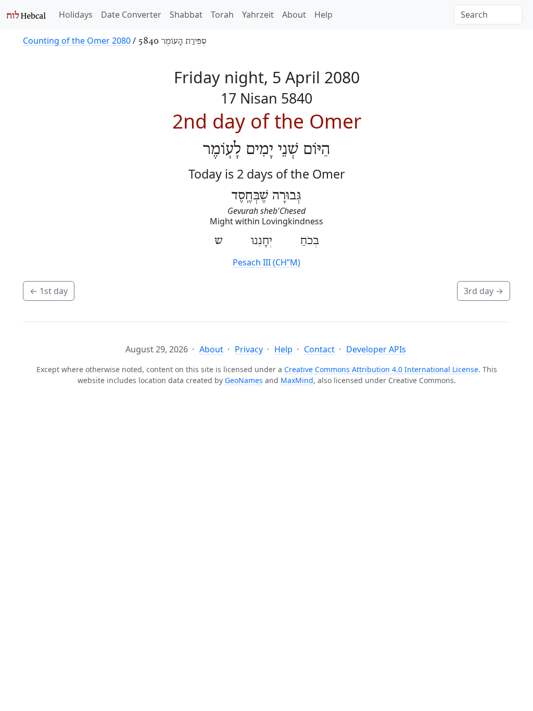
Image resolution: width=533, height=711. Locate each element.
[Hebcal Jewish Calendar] (26, 14)
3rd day (483, 291)
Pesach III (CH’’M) (266, 262)
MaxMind (297, 380)
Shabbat (186, 14)
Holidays (76, 14)
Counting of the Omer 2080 (77, 40)
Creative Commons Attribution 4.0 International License (381, 369)
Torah (222, 14)
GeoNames (244, 380)
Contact (319, 349)
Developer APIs (376, 349)
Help (323, 14)
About (294, 14)
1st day (49, 291)
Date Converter (131, 14)
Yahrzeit (258, 14)
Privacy (249, 349)
